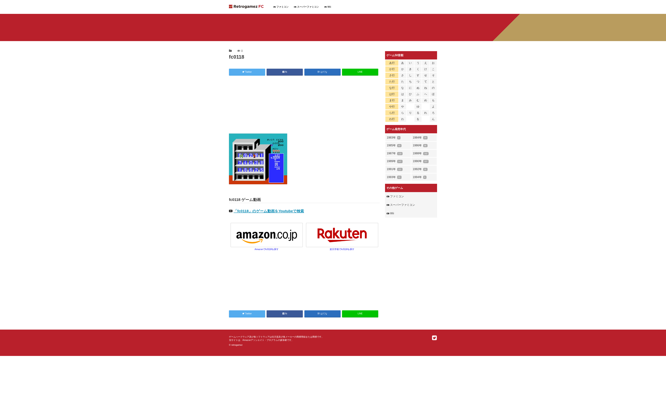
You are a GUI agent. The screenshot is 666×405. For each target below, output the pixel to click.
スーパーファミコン (307, 7)
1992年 (419, 169)
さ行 (392, 75)
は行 (392, 94)
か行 (392, 69)
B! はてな (322, 72)
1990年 (420, 161)
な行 (392, 87)
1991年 (394, 169)
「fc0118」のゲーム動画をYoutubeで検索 (269, 211)
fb (285, 72)
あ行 (392, 62)
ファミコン (282, 7)
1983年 (393, 137)
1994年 (419, 177)
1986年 (419, 145)
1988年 (420, 153)
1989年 (394, 161)
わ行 (392, 119)
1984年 (419, 137)
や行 (392, 106)
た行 (392, 81)
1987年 (394, 153)
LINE (360, 72)
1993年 (393, 177)
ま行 (392, 100)
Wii (329, 7)
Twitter (248, 72)
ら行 (392, 112)
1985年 (393, 145)
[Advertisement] (304, 105)
